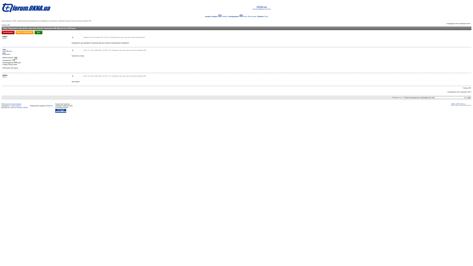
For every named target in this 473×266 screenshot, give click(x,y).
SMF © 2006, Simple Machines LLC (461, 105)
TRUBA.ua (49, 106)
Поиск (245, 16)
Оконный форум (6, 21)
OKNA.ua (462, 104)
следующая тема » (465, 23)
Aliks (4, 49)
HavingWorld (53, 21)
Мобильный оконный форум (11, 104)
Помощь (224, 16)
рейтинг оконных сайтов (19, 107)
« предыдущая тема (452, 23)
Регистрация (252, 16)
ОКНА (14, 21)
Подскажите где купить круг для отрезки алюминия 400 (74, 21)
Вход (266, 16)
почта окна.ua (16, 106)
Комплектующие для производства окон (29, 21)
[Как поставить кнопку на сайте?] (60, 112)
